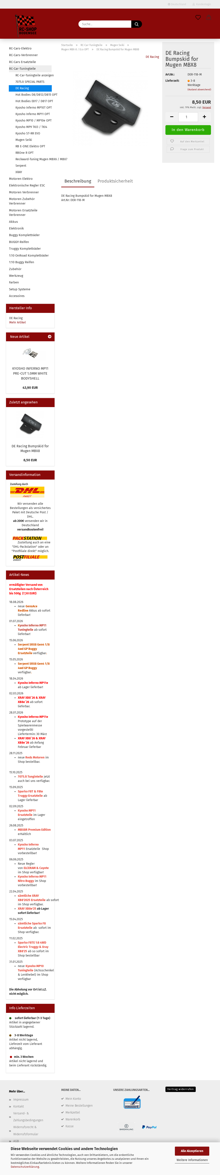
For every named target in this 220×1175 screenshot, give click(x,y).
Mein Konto (73, 1099)
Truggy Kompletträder (25, 249)
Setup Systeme (19, 289)
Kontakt (18, 1106)
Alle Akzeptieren (192, 1151)
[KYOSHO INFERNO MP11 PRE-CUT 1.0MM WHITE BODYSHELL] (30, 353)
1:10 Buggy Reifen (21, 262)
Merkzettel (73, 1112)
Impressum (21, 1099)
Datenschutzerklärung (25, 1166)
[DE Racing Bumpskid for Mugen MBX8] (110, 108)
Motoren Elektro (21, 179)
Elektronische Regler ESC (27, 185)
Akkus (13, 222)
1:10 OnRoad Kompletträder (29, 255)
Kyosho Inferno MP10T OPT (33, 107)
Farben (14, 282)
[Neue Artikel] (49, 336)
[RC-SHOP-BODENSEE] (26, 27)
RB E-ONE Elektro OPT (30, 146)
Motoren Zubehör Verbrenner (22, 201)
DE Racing (152, 57)
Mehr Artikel (17, 322)
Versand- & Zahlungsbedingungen (28, 1117)
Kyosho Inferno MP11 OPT (32, 114)
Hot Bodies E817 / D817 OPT (33, 101)
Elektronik (16, 228)
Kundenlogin (203, 4)
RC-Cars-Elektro (20, 48)
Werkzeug (16, 276)
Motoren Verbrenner (24, 192)
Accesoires (16, 296)
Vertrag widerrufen (180, 1089)
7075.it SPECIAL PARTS (29, 82)
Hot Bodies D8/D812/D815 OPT (33, 95)
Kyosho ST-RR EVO (27, 133)
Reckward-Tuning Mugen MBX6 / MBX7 (33, 159)
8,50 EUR (30, 460)
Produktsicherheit (115, 181)
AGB (16, 1141)
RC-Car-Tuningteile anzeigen (33, 75)
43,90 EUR (30, 388)
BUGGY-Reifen (19, 242)
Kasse (70, 1126)
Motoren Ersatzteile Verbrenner (23, 212)
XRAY (18, 172)
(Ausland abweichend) (199, 89)
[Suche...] (136, 24)
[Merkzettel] (198, 18)
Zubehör (15, 269)
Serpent (20, 166)
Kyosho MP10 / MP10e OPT (33, 120)
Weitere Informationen (192, 1160)
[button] (208, 18)
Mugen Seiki (23, 140)
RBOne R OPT (24, 153)
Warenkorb (73, 1119)
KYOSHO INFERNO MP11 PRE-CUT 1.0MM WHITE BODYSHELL (30, 373)
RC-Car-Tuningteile (22, 69)
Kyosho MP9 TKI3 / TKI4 (31, 127)
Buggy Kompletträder (24, 235)
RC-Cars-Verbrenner (23, 55)
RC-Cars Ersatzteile (22, 62)
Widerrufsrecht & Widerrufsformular (25, 1130)
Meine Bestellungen (79, 1105)
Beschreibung (77, 181)
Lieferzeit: (172, 81)
